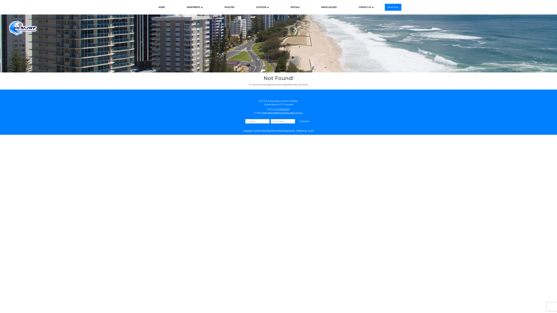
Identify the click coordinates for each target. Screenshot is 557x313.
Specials (295, 7)
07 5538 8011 (283, 109)
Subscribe (304, 121)
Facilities (230, 7)
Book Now (393, 7)
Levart (311, 130)
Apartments (193, 7)
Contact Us (365, 7)
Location (261, 7)
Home (162, 7)
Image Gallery (329, 7)
